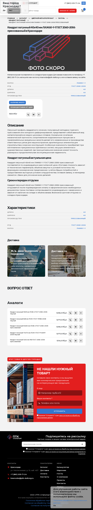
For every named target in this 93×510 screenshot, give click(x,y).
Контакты (44, 477)
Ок (54, 505)
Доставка (44, 470)
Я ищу (40, 388)
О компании (62, 477)
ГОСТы (60, 474)
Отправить (59, 411)
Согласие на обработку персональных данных (46, 503)
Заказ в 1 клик (67, 10)
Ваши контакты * (44, 398)
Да (4, 10)
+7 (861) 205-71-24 (72, 3)
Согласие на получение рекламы (46, 505)
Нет (10, 10)
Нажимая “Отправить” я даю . (58, 416)
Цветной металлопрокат (43, 18)
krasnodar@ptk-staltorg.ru (22, 478)
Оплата (43, 474)
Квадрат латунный (17, 20)
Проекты (61, 480)
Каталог (23, 18)
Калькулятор (63, 467)
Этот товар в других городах (25, 359)
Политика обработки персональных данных (46, 500)
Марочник (61, 470)
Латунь (61, 18)
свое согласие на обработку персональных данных (66, 449)
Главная (11, 18)
